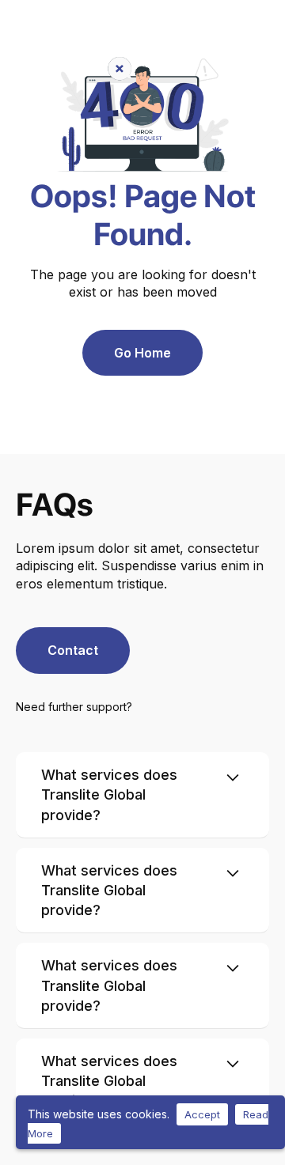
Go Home (142, 353)
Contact (73, 650)
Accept (202, 1114)
